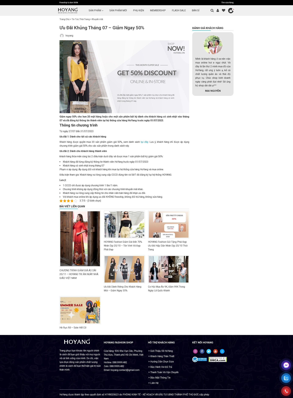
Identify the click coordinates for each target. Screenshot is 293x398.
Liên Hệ (154, 383)
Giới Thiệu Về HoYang (161, 350)
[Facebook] (202, 351)
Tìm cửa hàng (227, 3)
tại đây (144, 141)
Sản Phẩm (95, 10)
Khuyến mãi (97, 19)
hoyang (69, 35)
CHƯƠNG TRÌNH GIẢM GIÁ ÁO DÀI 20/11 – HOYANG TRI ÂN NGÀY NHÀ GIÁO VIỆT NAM (79, 274)
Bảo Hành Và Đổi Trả (161, 367)
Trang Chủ (64, 19)
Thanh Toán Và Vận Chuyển (164, 372)
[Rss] (195, 351)
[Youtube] (215, 351)
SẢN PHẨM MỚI (118, 10)
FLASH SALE (179, 10)
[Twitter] (208, 351)
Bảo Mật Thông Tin (160, 377)
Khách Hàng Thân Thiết (162, 356)
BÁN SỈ (195, 10)
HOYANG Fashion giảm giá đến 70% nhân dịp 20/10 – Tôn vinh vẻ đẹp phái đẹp (123, 245)
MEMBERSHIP (158, 10)
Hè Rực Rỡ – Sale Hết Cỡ (73, 327)
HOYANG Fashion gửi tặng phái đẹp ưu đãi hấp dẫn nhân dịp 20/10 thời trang (168, 245)
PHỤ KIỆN (138, 10)
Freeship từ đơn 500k (69, 3)
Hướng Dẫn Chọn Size (162, 361)
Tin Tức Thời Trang (81, 19)
